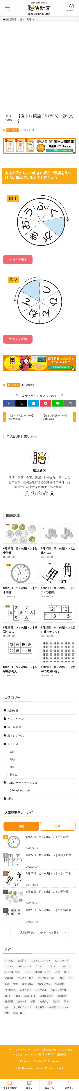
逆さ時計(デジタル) (58, 1007)
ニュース (12, 743)
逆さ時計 (39, 1007)
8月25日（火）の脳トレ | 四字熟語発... (49, 910)
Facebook (25, 1061)
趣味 (7, 1007)
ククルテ (39, 966)
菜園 (33, 1001)
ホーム (9, 1049)
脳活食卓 (22, 1001)
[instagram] (45, 493)
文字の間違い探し (46, 978)
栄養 (15, 984)
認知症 (56, 1001)
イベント (9, 966)
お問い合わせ (49, 1049)
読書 (66, 1001)
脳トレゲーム (15, 735)
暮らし (13, 774)
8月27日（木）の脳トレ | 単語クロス (48, 855)
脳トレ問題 (12, 130)
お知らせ (12, 710)
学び (66, 972)
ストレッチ (65, 966)
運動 (12, 759)
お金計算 (22, 960)
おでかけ (9, 960)
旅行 (71, 978)
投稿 (10, 798)
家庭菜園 (9, 978)
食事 (12, 767)
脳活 (18, 995)
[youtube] (52, 493)
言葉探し (44, 1001)
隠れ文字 (30, 385)
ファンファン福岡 (34, 1054)
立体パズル (40, 990)
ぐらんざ (17, 1054)
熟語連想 (59, 984)
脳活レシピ (29, 995)
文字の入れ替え (25, 978)
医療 (12, 751)
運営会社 (61, 1054)
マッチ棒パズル (12, 972)
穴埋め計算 (10, 990)
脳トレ (8, 995)
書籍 (7, 984)
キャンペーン (15, 718)
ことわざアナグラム (41, 960)
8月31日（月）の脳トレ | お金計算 (47, 891)
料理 (62, 978)
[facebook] (33, 493)
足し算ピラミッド (22, 1007)
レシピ (27, 972)
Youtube (37, 1061)
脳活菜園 (9, 1001)
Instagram (53, 1061)
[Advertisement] (39, 69)
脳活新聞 (39, 470)
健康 (57, 972)
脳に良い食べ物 (58, 990)
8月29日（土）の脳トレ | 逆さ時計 (47, 836)
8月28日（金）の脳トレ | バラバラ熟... (49, 873)
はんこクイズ (62, 960)
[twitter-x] (39, 493)
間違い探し (18, 1013)
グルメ (52, 966)
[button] (7, 7)
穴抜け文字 (25, 990)
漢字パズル (27, 984)
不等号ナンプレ (43, 972)
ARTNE (50, 1054)
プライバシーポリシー (28, 1049)
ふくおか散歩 (66, 1049)
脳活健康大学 (46, 995)
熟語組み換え (44, 984)
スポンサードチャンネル (22, 782)
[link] (27, 493)
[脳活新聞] (39, 6)
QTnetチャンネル (20, 790)
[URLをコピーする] (70, 403)
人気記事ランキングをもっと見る (40, 932)
